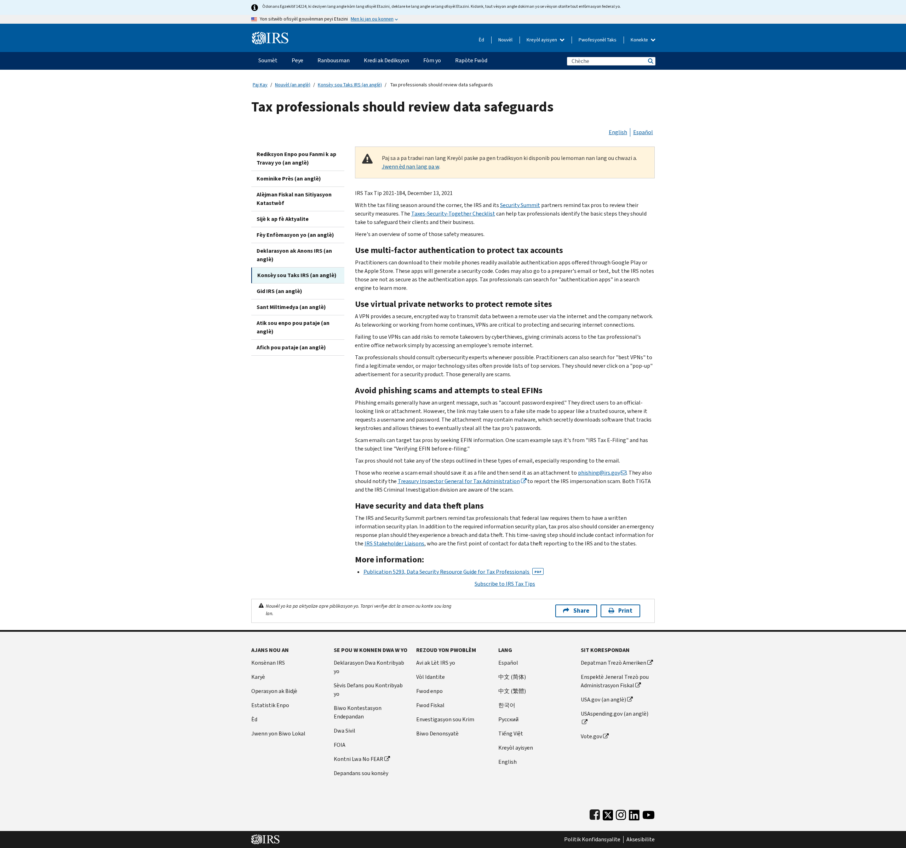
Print (625, 611)
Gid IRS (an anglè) (279, 291)
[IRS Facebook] (595, 813)
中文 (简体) (512, 677)
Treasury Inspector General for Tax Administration (459, 481)
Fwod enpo (429, 691)
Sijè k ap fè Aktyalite (283, 219)
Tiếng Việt (510, 733)
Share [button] (581, 611)
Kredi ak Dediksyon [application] (386, 60)
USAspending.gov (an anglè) (614, 713)
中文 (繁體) (512, 691)
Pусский (508, 719)
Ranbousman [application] (333, 60)
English (618, 132)
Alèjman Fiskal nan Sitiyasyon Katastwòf (294, 199)
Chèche (650, 61)
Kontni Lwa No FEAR (358, 759)
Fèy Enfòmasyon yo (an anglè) (295, 235)
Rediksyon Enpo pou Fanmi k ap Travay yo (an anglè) (296, 158)
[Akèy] (270, 35)
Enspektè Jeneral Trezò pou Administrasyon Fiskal (615, 681)
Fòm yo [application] (432, 60)
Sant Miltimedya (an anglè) (291, 307)
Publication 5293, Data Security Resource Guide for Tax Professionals (452, 571)
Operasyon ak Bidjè (274, 691)
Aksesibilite (640, 839)
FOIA (339, 745)
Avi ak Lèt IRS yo (435, 662)
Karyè (258, 677)
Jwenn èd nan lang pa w (410, 166)
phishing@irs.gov (599, 472)
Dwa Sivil (344, 730)
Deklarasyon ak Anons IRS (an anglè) (294, 255)
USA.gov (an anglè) (603, 699)
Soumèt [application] (267, 60)
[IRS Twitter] (608, 813)
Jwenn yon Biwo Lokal (278, 733)
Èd (481, 39)
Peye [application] (297, 60)
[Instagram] (621, 813)
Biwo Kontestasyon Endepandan (358, 712)
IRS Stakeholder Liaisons (394, 543)
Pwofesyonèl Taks (598, 39)
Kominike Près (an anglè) (289, 178)
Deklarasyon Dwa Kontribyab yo (369, 667)
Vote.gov (591, 736)
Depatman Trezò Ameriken (613, 662)
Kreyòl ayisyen (542, 39)
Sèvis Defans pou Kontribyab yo (368, 690)
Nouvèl (505, 39)
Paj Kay (260, 84)
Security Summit (520, 205)
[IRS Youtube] (648, 813)
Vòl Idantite (430, 677)
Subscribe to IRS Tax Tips (505, 584)
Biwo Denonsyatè (437, 733)
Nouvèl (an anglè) (292, 84)
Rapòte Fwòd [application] (471, 60)
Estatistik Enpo (270, 705)
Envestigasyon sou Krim (445, 719)
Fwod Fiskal (430, 705)
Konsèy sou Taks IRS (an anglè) (350, 84)
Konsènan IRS (268, 662)
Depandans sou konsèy (361, 773)
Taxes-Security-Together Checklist (453, 213)
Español (643, 132)
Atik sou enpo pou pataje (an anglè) (293, 327)
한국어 (506, 705)
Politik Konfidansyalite (592, 839)
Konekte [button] (640, 39)
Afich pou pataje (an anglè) (291, 347)
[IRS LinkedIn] (634, 813)
